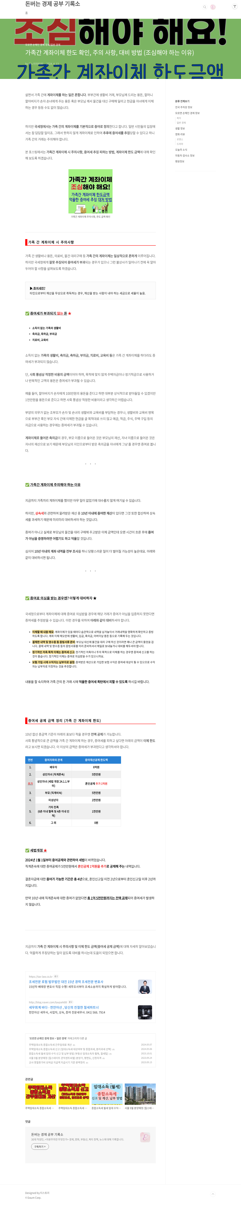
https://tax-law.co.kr (40, 976)
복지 (179, 118)
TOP (213, 1194)
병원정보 (179, 161)
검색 (204, 7)
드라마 (180, 143)
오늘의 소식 (181, 149)
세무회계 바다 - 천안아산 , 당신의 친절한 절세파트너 (64, 1007)
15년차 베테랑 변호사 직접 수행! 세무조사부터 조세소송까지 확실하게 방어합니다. (78, 986)
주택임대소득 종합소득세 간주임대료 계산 (50, 1044)
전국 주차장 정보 (183, 107)
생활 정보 (180, 128)
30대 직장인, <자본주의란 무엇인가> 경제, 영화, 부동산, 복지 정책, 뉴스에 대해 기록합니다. (77, 1139)
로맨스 (180, 139)
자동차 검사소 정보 (185, 155)
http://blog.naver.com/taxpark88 (48, 1002)
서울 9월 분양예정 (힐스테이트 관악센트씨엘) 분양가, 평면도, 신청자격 (65, 1058)
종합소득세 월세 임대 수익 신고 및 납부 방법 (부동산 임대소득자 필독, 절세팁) (68, 1053)
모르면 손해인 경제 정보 (42, 1038)
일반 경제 (61, 1038)
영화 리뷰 (180, 134)
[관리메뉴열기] (234, 6)
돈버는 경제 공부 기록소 (47, 1134)
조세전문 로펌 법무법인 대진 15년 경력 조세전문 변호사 (66, 982)
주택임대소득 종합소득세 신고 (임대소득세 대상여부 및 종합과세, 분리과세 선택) (70, 1049)
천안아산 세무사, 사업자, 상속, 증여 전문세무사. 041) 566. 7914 (67, 1012)
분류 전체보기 (182, 101)
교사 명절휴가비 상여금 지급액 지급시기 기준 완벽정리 (57, 1062)
